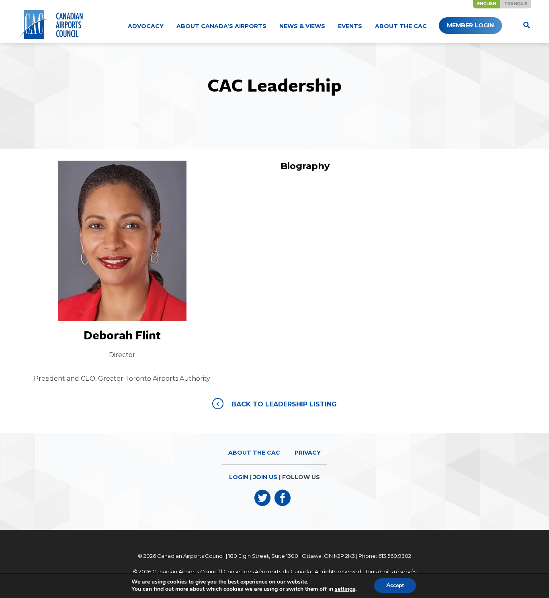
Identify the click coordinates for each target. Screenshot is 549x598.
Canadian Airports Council (191, 556)
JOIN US (265, 477)
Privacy (308, 452)
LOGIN (238, 477)
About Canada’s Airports (221, 26)
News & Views (302, 26)
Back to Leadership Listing (284, 404)
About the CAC (401, 26)
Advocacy (146, 26)
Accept (395, 585)
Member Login (470, 25)
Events (350, 26)
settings (345, 589)
